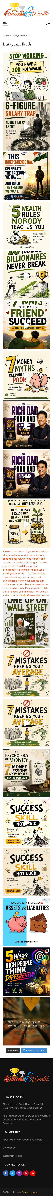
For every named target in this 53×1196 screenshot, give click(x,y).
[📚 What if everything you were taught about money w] (26, 474)
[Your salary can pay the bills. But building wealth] (26, 77)
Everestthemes (30, 1192)
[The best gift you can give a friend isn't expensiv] (26, 325)
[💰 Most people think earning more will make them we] (26, 524)
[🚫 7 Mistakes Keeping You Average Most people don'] (26, 673)
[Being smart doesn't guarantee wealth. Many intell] (26, 574)
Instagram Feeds (12, 1156)
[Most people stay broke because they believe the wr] (26, 375)
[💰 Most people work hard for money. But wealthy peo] (26, 971)
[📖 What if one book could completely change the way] (26, 424)
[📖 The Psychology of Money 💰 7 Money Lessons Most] (26, 773)
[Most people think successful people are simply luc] (26, 872)
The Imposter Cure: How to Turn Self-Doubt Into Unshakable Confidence (24, 1106)
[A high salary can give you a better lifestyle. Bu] (26, 126)
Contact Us (9, 1147)
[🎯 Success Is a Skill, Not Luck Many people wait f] (26, 822)
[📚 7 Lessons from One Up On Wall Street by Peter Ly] (26, 623)
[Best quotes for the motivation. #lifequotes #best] (26, 1021)
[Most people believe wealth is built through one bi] (26, 275)
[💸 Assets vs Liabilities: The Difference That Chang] (26, 922)
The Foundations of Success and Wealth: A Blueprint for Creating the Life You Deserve (26, 1119)
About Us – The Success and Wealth (23, 1139)
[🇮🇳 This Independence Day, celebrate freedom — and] (26, 176)
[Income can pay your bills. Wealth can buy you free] (26, 226)
